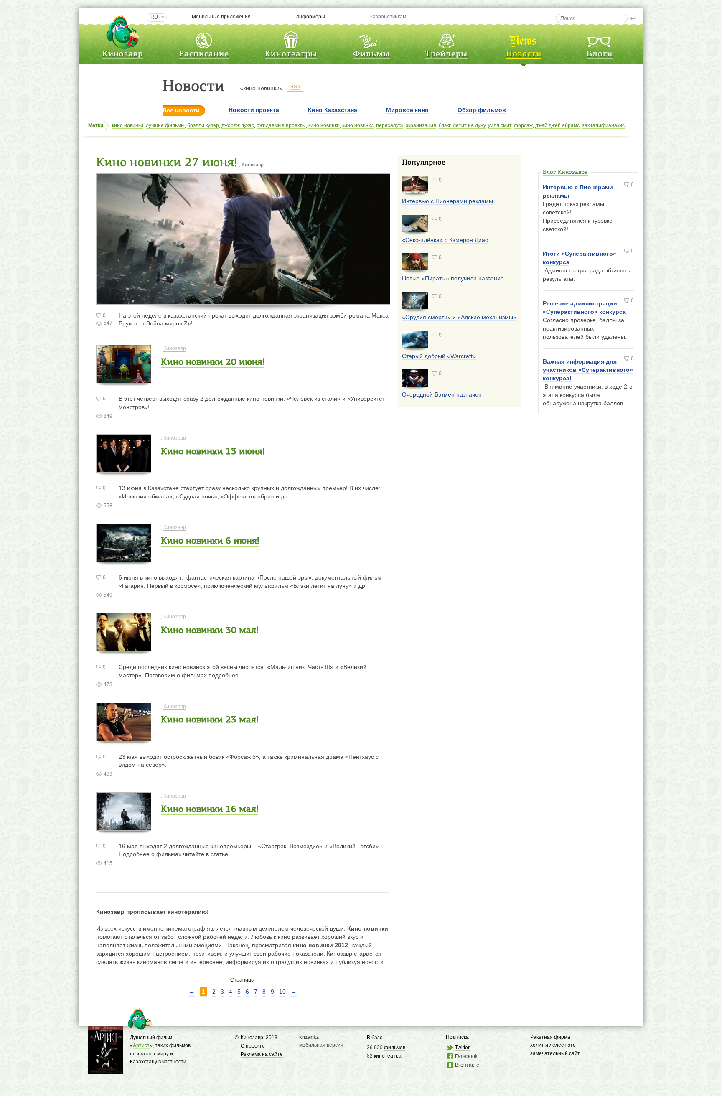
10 (282, 991)
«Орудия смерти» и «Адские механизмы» (459, 317)
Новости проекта (254, 110)
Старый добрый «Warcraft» (439, 356)
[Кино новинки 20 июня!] (123, 378)
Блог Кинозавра (565, 172)
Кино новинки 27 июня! (166, 163)
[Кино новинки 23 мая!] (123, 736)
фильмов (394, 1047)
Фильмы (371, 54)
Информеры (310, 17)
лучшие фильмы (165, 125)
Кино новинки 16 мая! (209, 809)
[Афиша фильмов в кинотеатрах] (371, 39)
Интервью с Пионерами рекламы (447, 201)
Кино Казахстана (332, 110)
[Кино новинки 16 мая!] (123, 826)
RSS (295, 86)
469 (108, 774)
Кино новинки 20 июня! (212, 362)
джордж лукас (237, 125)
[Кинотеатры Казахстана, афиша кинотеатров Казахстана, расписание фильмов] (290, 39)
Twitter (462, 1047)
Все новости (181, 110)
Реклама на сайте (262, 1054)
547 (108, 323)
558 (108, 506)
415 (108, 863)
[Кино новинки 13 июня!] (123, 468)
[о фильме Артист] (105, 1069)
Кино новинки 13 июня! (212, 452)
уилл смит (499, 125)
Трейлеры (446, 54)
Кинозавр (122, 54)
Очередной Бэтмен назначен (442, 394)
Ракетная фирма (550, 1037)
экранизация (421, 125)
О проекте (253, 1046)
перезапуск (389, 125)
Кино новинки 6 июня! (210, 541)
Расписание (204, 54)
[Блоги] (600, 39)
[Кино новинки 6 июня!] (123, 558)
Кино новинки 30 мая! (209, 631)
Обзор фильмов (482, 110)
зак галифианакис (603, 125)
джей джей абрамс (557, 125)
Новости (524, 54)
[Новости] (523, 39)
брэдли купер (203, 125)
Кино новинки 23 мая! (209, 720)
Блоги (600, 54)
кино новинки (127, 125)
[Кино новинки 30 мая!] (123, 647)
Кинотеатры (291, 54)
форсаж (523, 125)
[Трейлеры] (446, 39)
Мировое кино (407, 110)
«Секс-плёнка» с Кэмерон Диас (445, 239)
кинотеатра (388, 1056)
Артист (141, 1045)
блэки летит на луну (462, 125)
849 (108, 416)
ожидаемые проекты (281, 125)
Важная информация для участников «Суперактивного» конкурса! (588, 369)
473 (108, 684)
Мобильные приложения (221, 17)
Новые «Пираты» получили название (453, 278)
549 (108, 595)
